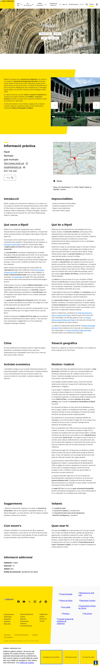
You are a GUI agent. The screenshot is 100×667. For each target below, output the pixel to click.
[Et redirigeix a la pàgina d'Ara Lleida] (65, 607)
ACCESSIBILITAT (8, 637)
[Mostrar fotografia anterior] (54, 105)
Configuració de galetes (51, 657)
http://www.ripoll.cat (14, 163)
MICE (63, 4)
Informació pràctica (53, 4)
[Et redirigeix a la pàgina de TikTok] (40, 602)
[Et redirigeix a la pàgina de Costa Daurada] (65, 594)
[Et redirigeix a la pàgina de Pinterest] (46, 602)
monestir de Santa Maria (12, 244)
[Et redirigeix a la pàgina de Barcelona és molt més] (87, 594)
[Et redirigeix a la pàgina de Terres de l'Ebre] (65, 601)
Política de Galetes (26, 663)
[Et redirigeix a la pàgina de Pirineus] (66, 614)
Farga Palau (18, 277)
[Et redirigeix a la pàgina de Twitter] (29, 602)
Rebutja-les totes (71, 657)
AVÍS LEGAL (7, 635)
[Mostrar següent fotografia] (96, 105)
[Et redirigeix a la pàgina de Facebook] (18, 602)
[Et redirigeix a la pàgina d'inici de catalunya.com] (10, 601)
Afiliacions (23, 619)
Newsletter (7, 621)
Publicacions (8, 616)
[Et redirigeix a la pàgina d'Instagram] (35, 602)
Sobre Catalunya (39, 4)
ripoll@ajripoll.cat (12, 167)
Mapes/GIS (7, 619)
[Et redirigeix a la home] (7, 4)
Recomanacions (9, 614)
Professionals (74, 4)
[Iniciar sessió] (96, 4)
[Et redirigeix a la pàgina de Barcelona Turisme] (87, 601)
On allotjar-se (28, 4)
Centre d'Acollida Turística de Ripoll (78, 330)
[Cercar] (87, 4)
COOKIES (35, 635)
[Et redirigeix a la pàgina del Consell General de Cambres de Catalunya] (66, 621)
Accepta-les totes (88, 657)
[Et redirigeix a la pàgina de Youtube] (24, 602)
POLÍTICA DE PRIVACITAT (21, 635)
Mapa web (7, 623)
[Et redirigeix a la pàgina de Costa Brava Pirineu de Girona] (87, 607)
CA (81, 4)
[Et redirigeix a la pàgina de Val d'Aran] (87, 614)
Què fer (18, 4)
